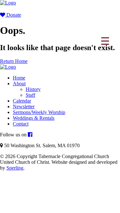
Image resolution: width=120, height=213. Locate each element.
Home (19, 77)
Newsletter (24, 106)
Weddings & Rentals (33, 118)
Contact (20, 123)
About (19, 83)
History (33, 89)
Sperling (14, 168)
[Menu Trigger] (105, 40)
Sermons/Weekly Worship (39, 112)
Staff (30, 95)
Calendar (22, 100)
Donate (13, 15)
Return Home (14, 61)
